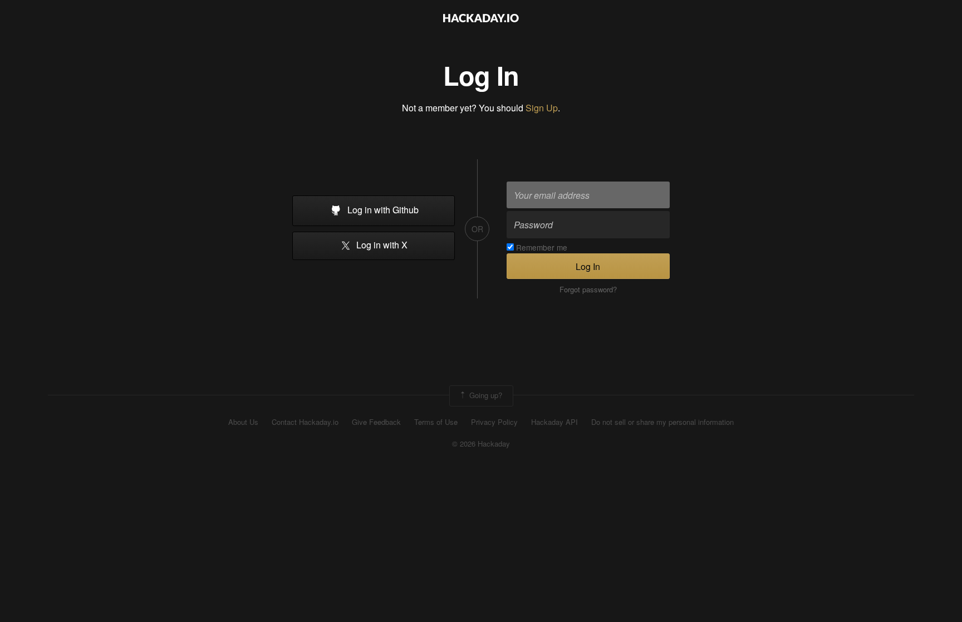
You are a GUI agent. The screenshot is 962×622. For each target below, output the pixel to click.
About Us (243, 422)
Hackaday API (554, 422)
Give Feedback (376, 422)
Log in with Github (382, 209)
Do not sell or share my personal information (662, 422)
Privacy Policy (494, 422)
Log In (588, 266)
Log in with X (381, 245)
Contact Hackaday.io (305, 422)
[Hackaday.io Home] (481, 19)
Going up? (484, 394)
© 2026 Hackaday (481, 444)
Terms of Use (436, 422)
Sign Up (542, 107)
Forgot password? (588, 290)
